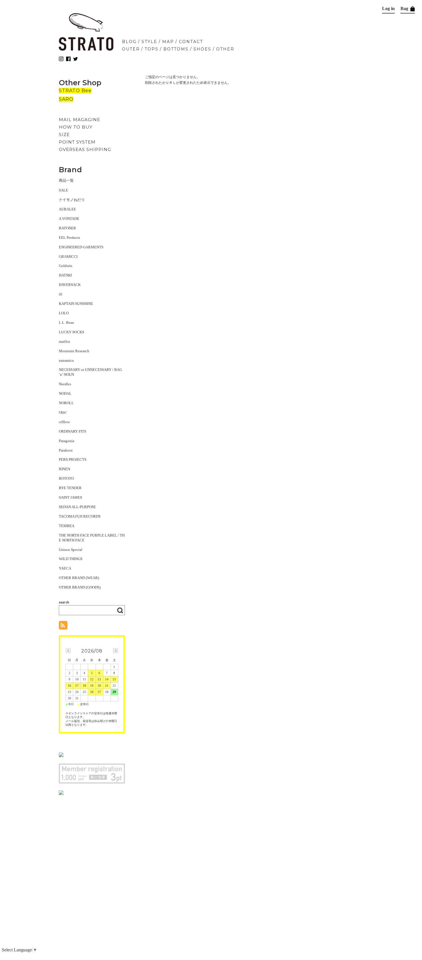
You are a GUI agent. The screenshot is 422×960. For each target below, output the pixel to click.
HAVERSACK (70, 284)
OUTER (131, 49)
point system (77, 142)
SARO (66, 99)
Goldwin (65, 266)
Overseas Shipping (85, 149)
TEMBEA (66, 526)
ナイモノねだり (72, 200)
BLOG (129, 41)
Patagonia (66, 441)
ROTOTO (66, 478)
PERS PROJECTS (72, 459)
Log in (388, 8)
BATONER (67, 228)
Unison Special (70, 549)
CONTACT (191, 41)
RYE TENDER (70, 488)
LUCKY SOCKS (71, 332)
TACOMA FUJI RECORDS (79, 516)
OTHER (225, 49)
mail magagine (79, 119)
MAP (168, 41)
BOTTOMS (176, 49)
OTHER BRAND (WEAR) (79, 578)
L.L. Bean (66, 322)
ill (60, 294)
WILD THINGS (70, 559)
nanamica (66, 360)
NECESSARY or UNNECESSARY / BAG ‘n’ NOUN (90, 372)
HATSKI (65, 275)
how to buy (75, 127)
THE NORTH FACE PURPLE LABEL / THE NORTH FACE (92, 537)
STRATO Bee (75, 90)
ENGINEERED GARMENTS (81, 247)
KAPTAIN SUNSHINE (76, 303)
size (64, 134)
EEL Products (69, 237)
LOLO (64, 313)
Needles (65, 384)
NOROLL (66, 403)
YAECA (65, 568)
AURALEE (67, 209)
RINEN (64, 469)
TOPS (151, 49)
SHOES (202, 49)
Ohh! (63, 412)
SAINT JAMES (70, 497)
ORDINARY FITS (72, 431)
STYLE (149, 41)
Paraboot (66, 450)
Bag (404, 8)
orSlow (64, 422)
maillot (64, 341)
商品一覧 (66, 180)
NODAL (65, 393)
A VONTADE (69, 218)
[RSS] (63, 626)
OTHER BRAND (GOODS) (79, 587)
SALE (63, 190)
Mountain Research (74, 351)
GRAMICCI (68, 256)
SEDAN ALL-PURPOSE (77, 507)
